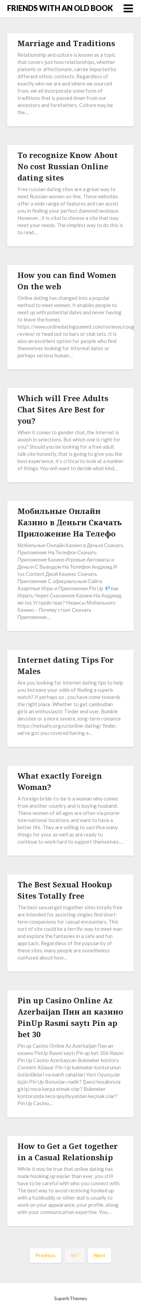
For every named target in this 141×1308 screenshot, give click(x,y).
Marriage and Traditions (66, 43)
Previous (45, 1255)
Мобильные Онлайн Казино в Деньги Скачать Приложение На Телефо (69, 522)
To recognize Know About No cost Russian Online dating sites (67, 166)
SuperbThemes (70, 1298)
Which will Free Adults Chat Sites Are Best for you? (62, 409)
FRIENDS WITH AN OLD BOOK (60, 8)
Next (99, 1255)
